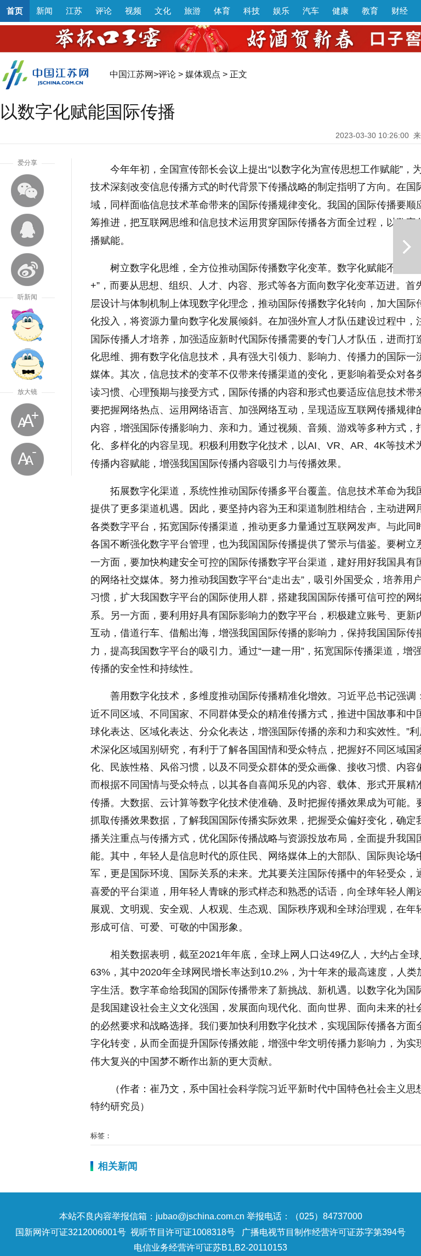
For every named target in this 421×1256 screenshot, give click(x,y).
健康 (340, 10)
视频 (133, 10)
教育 (370, 10)
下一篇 (407, 246)
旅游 (192, 10)
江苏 (74, 10)
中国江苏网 (131, 74)
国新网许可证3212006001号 (70, 1232)
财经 (399, 10)
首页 (15, 10)
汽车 (311, 10)
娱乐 (281, 10)
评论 (103, 10)
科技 (251, 10)
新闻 (44, 10)
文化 (163, 10)
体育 (222, 10)
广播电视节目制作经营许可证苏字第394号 (324, 1232)
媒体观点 (202, 74)
